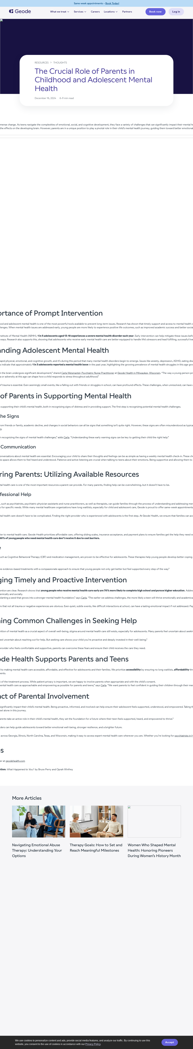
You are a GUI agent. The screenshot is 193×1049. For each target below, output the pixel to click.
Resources (42, 62)
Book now (155, 11)
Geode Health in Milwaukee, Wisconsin (138, 373)
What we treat (60, 12)
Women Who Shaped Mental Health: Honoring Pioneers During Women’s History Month (154, 850)
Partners (127, 11)
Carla (66, 437)
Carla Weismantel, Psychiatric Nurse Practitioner (87, 373)
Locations (111, 12)
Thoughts (60, 62)
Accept (169, 1042)
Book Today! (112, 3)
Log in (176, 11)
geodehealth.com (15, 761)
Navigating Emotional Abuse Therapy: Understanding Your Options (37, 850)
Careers (95, 11)
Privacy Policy (92, 1044)
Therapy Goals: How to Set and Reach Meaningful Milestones (96, 848)
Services (80, 12)
